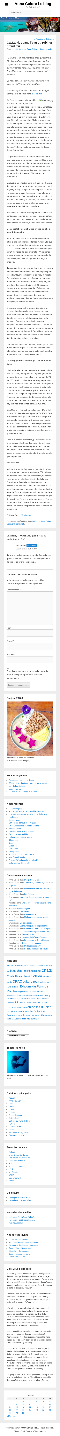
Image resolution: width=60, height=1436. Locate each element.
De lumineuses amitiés (18, 834)
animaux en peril (23, 965)
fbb (38, 992)
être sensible (33, 1018)
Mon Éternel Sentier (17, 857)
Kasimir (41, 995)
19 (43, 1407)
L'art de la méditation (17, 786)
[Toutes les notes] (18, 1072)
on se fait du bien (39, 1007)
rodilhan (42, 1015)
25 (37, 1410)
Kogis (19, 999)
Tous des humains (16, 1135)
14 (10, 1407)
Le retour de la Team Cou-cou (21, 831)
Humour (12, 1124)
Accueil (12, 1098)
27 (50, 1410)
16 (23, 1407)
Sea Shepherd (15, 1178)
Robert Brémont (32, 1015)
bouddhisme (18, 970)
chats (47, 970)
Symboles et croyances (19, 1132)
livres (33, 999)
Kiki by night (14, 851)
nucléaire (17, 1007)
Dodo (11, 843)
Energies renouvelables (26, 992)
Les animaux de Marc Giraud (21, 1200)
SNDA (11, 1181)
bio (8, 971)
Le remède (13, 846)
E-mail (10, 641)
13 (50, 1404)
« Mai (9, 1416)
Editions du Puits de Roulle (20, 1121)
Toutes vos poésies (17, 1257)
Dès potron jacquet (16, 808)
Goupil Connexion (16, 1166)
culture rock (31, 981)
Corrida (36, 976)
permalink (20, 524)
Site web (11, 654)
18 (37, 1407)
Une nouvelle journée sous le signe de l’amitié (28, 814)
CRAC (17, 981)
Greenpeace (12, 995)
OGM (24, 1007)
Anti (10, 908)
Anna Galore (32, 49)
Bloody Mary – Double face (20, 1248)
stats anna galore (14, 1019)
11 (37, 1404)
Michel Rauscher (42, 999)
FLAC (42, 992)
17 (30, 1407)
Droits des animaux (17, 1161)
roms (49, 1015)
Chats (11, 1104)
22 (17, 1410)
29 (17, 1413)
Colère (35, 521)
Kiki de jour (13, 840)
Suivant (50, 39)
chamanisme (33, 970)
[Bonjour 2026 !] (30, 755)
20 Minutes (37, 94)
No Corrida (13, 1172)
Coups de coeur (15, 1115)
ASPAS (12, 1152)
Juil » (15, 1416)
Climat (11, 1107)
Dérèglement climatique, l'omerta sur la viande (28, 783)
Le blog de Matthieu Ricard (20, 1197)
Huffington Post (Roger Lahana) (22, 1220)
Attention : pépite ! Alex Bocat (21, 854)
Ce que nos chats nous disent (21, 780)
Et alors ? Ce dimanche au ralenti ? (23, 860)
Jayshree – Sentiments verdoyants (23, 1245)
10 (30, 1404)
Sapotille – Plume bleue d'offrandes (23, 1242)
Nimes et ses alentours (29, 1002)
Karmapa (34, 995)
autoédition (48, 965)
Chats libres (14, 976)
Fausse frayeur (15, 828)
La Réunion (25, 999)
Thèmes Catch (40, 1431)
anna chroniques (37, 966)
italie (19, 996)
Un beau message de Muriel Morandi (24, 826)
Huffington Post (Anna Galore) (21, 1217)
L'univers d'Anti (15, 1127)
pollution (29, 1011)
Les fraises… (14, 817)
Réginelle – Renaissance (19, 1251)
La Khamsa (13, 849)
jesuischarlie (26, 995)
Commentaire (14, 589)
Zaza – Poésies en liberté (19, 1254)
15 (17, 1407)
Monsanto (11, 1003)
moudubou (21, 545)
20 (50, 1407)
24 (30, 1410)
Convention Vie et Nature (19, 1158)
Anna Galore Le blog (33, 3)
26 (43, 1410)
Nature (11, 1129)
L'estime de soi (15, 789)
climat (26, 976)
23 (23, 1410)
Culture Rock (14, 1118)
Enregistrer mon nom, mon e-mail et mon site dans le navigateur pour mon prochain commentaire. (27, 674)
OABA (11, 1175)
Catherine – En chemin (18, 1239)
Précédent (39, 39)
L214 (11, 1169)
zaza (24, 1019)
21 (10, 1410)
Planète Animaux (16, 1223)
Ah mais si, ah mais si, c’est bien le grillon (26, 811)
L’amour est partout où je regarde (22, 823)
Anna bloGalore (15, 1101)
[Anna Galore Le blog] (30, 24)
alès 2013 (11, 965)
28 (10, 1413)
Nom (9, 628)
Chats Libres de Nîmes (18, 1155)
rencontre (21, 1015)
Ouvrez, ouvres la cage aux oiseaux (24, 792)
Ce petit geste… (15, 820)
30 (23, 1413)
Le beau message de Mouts (20, 837)
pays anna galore (16, 1011)
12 (43, 1404)
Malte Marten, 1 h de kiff (19, 863)
